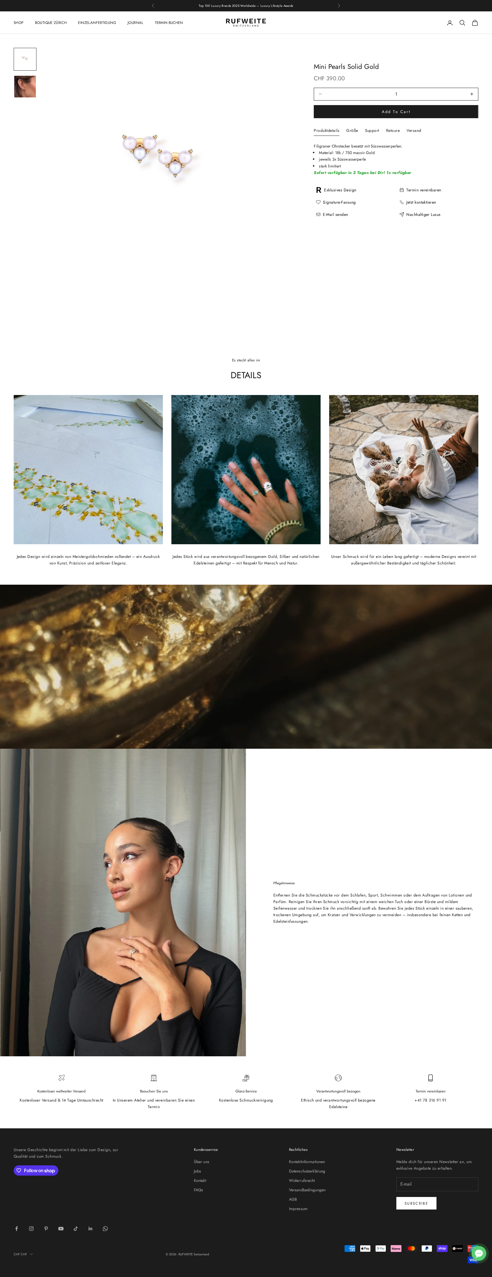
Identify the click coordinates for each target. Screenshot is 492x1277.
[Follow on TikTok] (76, 1228)
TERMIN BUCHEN (169, 22)
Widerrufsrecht (302, 1180)
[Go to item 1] (25, 59)
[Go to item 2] (25, 86)
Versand (414, 130)
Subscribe (416, 1203)
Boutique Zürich (51, 22)
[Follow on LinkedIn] (90, 1228)
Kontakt (200, 1180)
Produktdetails (326, 130)
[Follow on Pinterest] (46, 1228)
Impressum (298, 1208)
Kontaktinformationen (307, 1162)
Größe (352, 130)
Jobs (197, 1171)
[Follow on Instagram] (31, 1228)
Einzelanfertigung (97, 22)
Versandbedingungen (307, 1190)
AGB (293, 1199)
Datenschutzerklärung (307, 1171)
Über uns (201, 1162)
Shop (19, 22)
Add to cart (396, 111)
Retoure (393, 130)
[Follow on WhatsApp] (105, 1228)
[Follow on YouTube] (61, 1228)
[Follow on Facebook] (16, 1228)
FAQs (198, 1190)
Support (372, 130)
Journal (136, 22)
